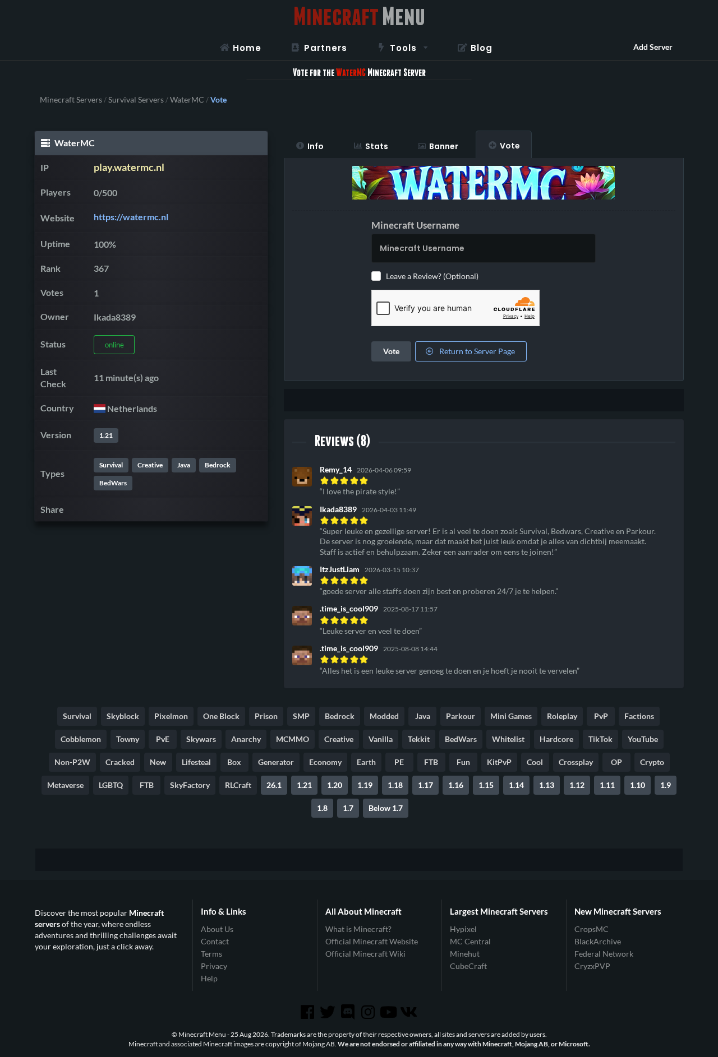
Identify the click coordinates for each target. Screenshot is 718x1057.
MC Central (470, 941)
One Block (221, 716)
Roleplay (562, 716)
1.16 (455, 785)
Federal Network (603, 953)
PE (399, 762)
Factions (639, 716)
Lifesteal (196, 762)
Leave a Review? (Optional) (432, 276)
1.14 (516, 785)
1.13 (546, 785)
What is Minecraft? (358, 929)
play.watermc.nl (129, 167)
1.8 (322, 808)
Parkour (460, 716)
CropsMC (591, 929)
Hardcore (556, 739)
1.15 (486, 785)
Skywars (201, 739)
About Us (217, 929)
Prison (266, 716)
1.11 (607, 785)
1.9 (665, 785)
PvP (601, 716)
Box (234, 762)
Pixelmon (171, 716)
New (158, 762)
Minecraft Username (415, 225)
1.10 (637, 785)
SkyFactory (190, 785)
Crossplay (576, 762)
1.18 (395, 785)
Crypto (652, 762)
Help (209, 978)
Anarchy (246, 739)
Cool (535, 762)
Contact (215, 941)
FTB (431, 762)
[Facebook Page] (308, 1012)
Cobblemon (81, 739)
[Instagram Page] (369, 1012)
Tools (403, 48)
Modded (384, 716)
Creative (150, 465)
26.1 (274, 785)
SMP (301, 716)
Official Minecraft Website (371, 941)
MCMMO (292, 739)
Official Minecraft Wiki (365, 953)
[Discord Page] (349, 1012)
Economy (325, 762)
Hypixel (463, 929)
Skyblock (123, 716)
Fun (463, 762)
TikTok (600, 739)
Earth (366, 762)
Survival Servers (136, 100)
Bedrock (218, 465)
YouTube (643, 739)
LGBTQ (111, 785)
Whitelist (508, 739)
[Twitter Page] (329, 1012)
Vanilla (381, 739)
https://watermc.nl (131, 216)
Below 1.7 (386, 808)
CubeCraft (468, 966)
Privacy (214, 966)
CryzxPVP (592, 966)
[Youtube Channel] (389, 1012)
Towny (127, 739)
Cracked (120, 762)
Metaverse (65, 785)
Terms (211, 953)
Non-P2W (72, 762)
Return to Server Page (476, 351)
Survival (111, 465)
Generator (276, 762)
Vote (510, 145)
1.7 (348, 808)
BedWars (113, 483)
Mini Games (511, 716)
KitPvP (499, 762)
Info (315, 146)
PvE (162, 739)
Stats (376, 146)
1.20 (334, 785)
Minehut (465, 953)
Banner (443, 146)
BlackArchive (597, 941)
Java (183, 465)
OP (616, 762)
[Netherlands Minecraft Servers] (99, 408)
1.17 (425, 785)
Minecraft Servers (71, 100)
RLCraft (238, 785)
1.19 (364, 785)
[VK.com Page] (409, 1012)
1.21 (106, 435)
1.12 (576, 785)
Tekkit (419, 739)
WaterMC (187, 100)
